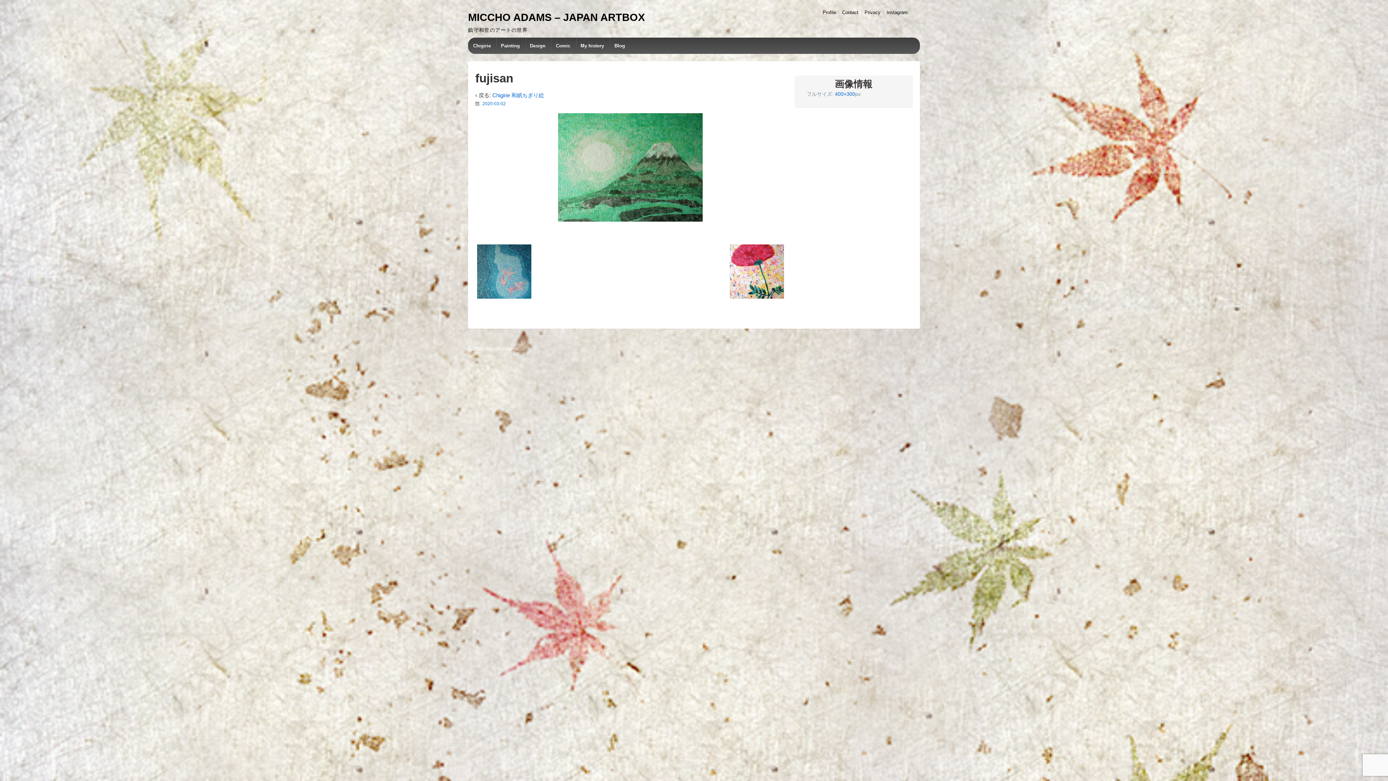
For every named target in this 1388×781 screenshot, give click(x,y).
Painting (510, 45)
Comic (563, 45)
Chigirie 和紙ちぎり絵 (518, 95)
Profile (829, 12)
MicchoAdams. (502, 348)
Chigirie (482, 45)
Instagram (897, 12)
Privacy (873, 12)
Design (537, 45)
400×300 (845, 94)
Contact (850, 12)
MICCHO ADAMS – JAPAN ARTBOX (556, 17)
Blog (619, 45)
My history (592, 45)
